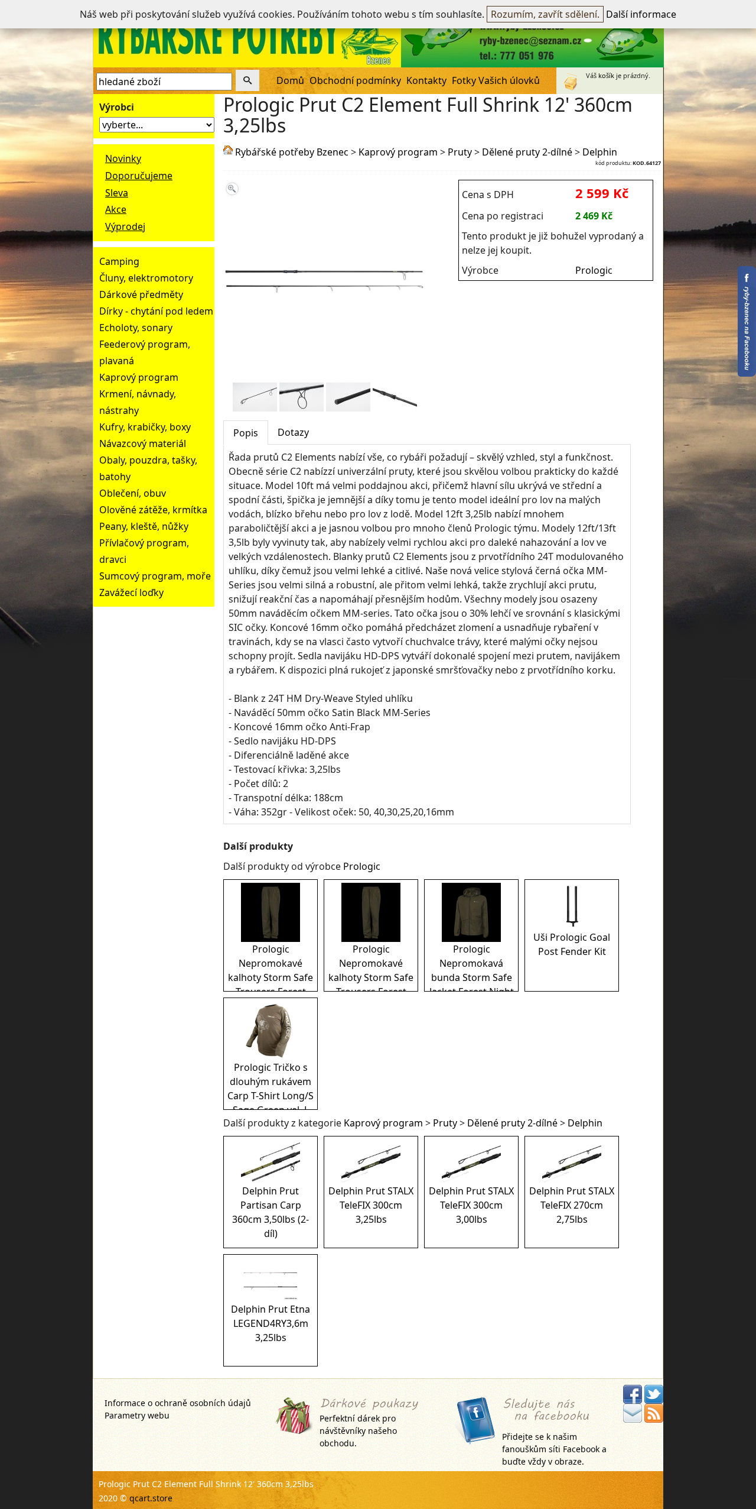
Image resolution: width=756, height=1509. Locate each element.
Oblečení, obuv (132, 493)
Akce (115, 209)
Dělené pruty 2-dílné (527, 151)
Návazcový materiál (142, 443)
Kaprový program (138, 377)
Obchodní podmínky (355, 80)
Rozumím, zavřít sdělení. (545, 14)
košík (606, 75)
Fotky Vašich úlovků (496, 80)
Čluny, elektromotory (146, 277)
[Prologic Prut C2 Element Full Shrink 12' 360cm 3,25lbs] (324, 375)
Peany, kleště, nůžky (143, 526)
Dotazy (293, 432)
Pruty (460, 151)
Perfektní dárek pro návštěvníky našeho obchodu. (358, 1431)
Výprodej (125, 226)
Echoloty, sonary (135, 327)
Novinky (123, 158)
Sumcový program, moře (155, 575)
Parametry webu (137, 1415)
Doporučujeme (138, 175)
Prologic (593, 270)
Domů (290, 80)
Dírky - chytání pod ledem (156, 311)
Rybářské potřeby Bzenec (291, 151)
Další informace (641, 14)
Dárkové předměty (141, 294)
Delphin (599, 151)
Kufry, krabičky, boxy (145, 426)
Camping (119, 261)
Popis (245, 432)
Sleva (116, 192)
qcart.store (150, 1498)
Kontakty (426, 80)
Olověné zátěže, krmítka (153, 509)
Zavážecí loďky (131, 592)
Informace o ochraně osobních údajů (178, 1402)
